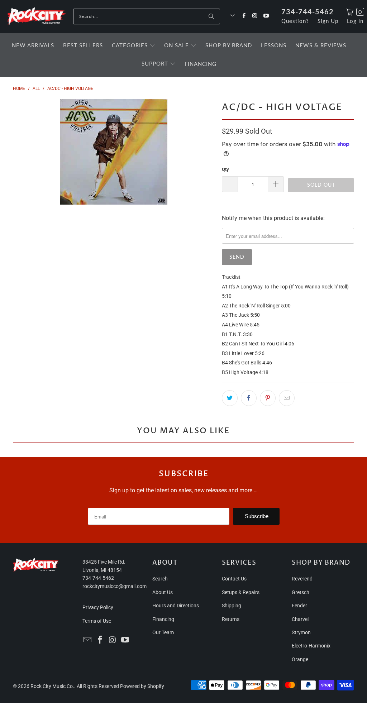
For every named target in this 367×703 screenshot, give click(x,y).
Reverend (302, 579)
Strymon (301, 632)
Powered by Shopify (142, 686)
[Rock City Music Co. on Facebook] (243, 16)
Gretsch (300, 592)
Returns (230, 619)
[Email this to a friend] (287, 398)
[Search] (211, 16)
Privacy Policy (97, 607)
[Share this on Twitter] (230, 398)
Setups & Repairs (240, 592)
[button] (133, 46)
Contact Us (234, 579)
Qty (225, 169)
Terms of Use (96, 621)
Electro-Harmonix (311, 646)
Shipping (231, 605)
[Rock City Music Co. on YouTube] (266, 16)
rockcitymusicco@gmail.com (114, 586)
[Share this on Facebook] (249, 398)
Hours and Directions (175, 605)
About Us (162, 592)
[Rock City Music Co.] (36, 16)
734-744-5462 (307, 11)
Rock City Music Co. (52, 686)
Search (160, 579)
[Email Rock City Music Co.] (232, 16)
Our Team (163, 632)
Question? (295, 21)
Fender (299, 605)
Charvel (300, 619)
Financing (163, 619)
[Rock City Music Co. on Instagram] (255, 16)
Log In (355, 21)
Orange (300, 659)
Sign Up (328, 21)
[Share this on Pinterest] (268, 398)
